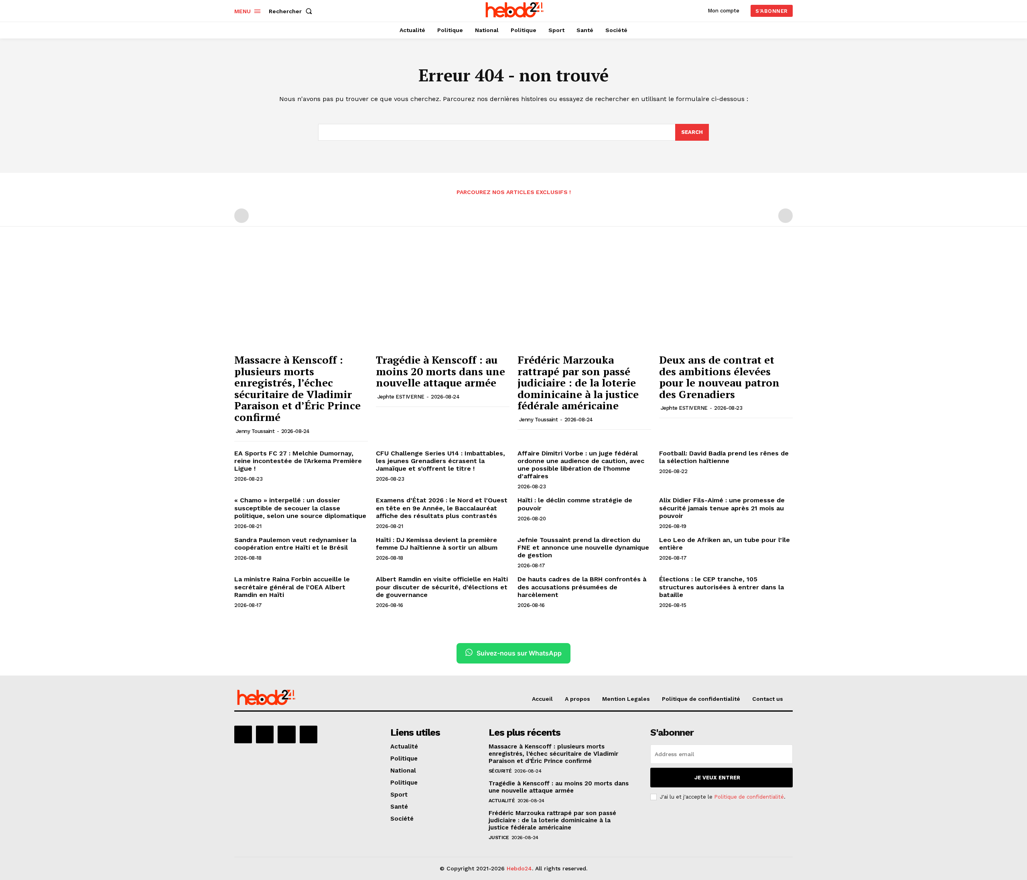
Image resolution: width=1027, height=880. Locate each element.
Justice (499, 837)
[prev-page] (241, 215)
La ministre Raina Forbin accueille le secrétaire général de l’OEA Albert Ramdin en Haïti (292, 586)
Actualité (502, 800)
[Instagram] (265, 734)
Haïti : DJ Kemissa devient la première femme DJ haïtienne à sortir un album (436, 543)
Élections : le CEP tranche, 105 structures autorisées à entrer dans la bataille (721, 586)
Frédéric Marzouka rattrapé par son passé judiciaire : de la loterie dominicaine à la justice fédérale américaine (578, 382)
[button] (292, 11)
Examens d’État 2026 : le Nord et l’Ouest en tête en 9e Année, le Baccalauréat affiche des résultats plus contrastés (441, 507)
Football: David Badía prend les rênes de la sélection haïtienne (724, 457)
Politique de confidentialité (749, 797)
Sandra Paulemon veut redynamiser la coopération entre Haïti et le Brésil (295, 543)
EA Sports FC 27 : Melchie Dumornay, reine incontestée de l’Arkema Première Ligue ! (298, 460)
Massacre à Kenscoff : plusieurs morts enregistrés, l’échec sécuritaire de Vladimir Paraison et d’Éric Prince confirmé (297, 388)
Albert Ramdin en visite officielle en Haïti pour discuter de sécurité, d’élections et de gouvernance (442, 586)
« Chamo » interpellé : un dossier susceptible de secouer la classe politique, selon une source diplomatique (300, 507)
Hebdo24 (519, 868)
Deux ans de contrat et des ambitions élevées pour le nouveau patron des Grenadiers (719, 377)
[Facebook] (243, 734)
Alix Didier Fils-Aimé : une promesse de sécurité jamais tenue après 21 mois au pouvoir (722, 507)
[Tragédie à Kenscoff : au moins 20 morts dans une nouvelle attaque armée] (442, 299)
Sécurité (500, 771)
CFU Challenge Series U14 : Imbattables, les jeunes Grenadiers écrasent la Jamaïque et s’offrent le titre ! (440, 460)
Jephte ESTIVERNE (401, 397)
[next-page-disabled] (785, 215)
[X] (286, 734)
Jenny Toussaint (255, 431)
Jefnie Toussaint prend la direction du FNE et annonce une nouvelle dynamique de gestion (583, 547)
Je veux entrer (717, 778)
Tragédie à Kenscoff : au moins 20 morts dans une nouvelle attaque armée (440, 371)
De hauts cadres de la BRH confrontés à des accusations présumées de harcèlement (582, 586)
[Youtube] (308, 734)
